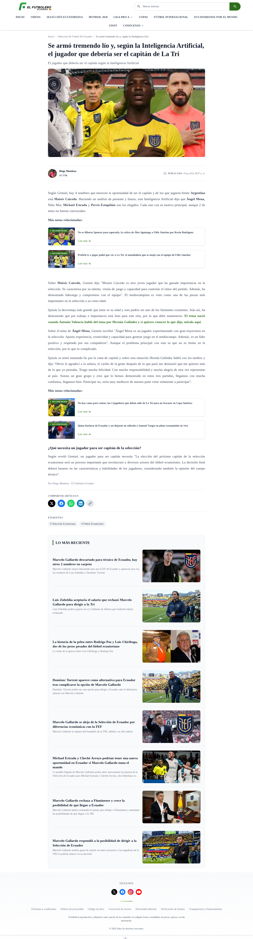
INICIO (20, 17)
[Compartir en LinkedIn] (80, 503)
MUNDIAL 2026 (98, 17)
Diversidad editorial (146, 909)
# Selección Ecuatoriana (62, 523)
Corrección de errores (120, 909)
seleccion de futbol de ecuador (75, 36)
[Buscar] (235, 6)
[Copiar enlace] (90, 503)
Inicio (51, 36)
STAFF (113, 25)
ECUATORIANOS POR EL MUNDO (215, 17)
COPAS (143, 17)
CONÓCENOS (131, 25)
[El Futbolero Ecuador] (35, 6)
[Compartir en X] (51, 503)
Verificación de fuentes (173, 909)
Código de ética (96, 909)
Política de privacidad (72, 909)
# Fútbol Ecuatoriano (92, 523)
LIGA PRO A (121, 17)
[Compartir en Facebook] (61, 503)
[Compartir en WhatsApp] (71, 503)
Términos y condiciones (43, 909)
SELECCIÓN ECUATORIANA (65, 17)
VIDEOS (36, 17)
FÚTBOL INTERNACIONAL (171, 17)
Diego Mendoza (67, 171)
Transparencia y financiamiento (205, 909)
